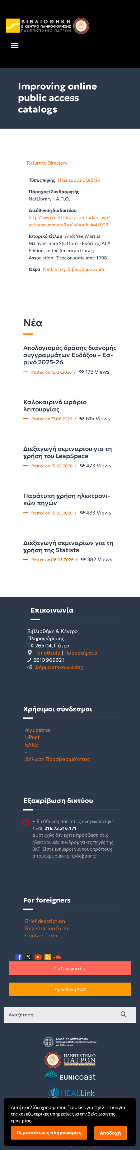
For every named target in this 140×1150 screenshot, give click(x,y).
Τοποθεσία (47, 652)
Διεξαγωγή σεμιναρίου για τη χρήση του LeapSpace (67, 452)
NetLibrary (54, 269)
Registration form (46, 928)
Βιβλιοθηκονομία (85, 269)
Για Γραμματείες (70, 968)
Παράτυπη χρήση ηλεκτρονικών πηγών (66, 499)
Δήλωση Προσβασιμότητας (57, 759)
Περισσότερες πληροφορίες (49, 1133)
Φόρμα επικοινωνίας (58, 667)
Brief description (45, 921)
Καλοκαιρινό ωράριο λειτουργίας (55, 405)
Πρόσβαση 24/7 (70, 989)
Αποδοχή (110, 1133)
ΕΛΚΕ (31, 744)
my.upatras (37, 729)
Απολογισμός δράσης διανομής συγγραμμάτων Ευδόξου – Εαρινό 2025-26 (70, 355)
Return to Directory (47, 163)
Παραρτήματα (81, 652)
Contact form (41, 935)
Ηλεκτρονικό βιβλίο (79, 180)
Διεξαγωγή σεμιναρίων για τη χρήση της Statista (68, 546)
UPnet (32, 737)
